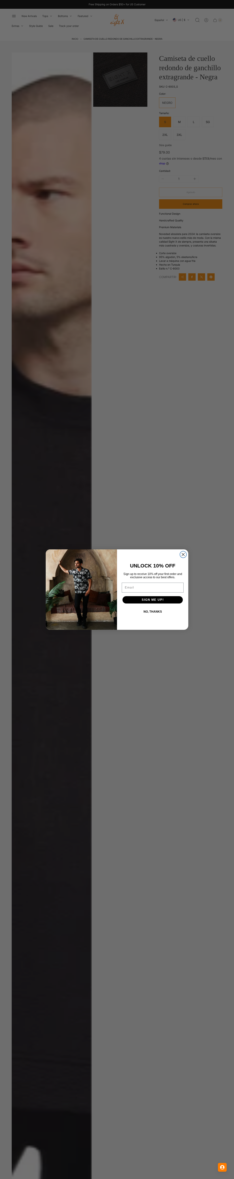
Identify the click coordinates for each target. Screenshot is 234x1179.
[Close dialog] (183, 554)
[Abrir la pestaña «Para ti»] (222, 1167)
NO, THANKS (153, 611)
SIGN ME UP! (153, 599)
